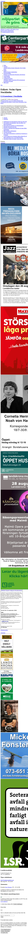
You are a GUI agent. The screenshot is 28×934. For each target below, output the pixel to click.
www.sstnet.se (4, 901)
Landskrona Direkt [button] (8, 78)
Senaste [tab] (5, 117)
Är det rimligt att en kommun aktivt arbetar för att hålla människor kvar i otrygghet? (15, 137)
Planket (9, 72)
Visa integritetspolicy (5, 929)
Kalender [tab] (6, 119)
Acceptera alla (4, 932)
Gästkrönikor (14, 72)
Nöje (21, 68)
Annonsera (14, 80)
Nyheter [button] (5, 66)
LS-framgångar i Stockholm (11, 96)
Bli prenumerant (21, 80)
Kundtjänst (6, 81)
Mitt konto (6, 82)
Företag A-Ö (7, 74)
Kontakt (11, 81)
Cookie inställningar (17, 904)
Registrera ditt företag (20, 74)
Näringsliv (17, 68)
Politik (24, 68)
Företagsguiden (4, 630)
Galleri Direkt (7, 77)
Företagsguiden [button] (7, 73)
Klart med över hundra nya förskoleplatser (13, 125)
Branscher (12, 74)
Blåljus (9, 68)
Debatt (5, 72)
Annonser (3, 1)
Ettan (5, 65)
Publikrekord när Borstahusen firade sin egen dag (15, 121)
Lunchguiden (7, 76)
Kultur (13, 68)
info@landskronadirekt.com (7, 880)
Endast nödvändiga (5, 931)
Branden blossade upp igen (10, 127)
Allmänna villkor (8, 80)
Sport (5, 69)
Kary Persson (15, 99)
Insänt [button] (5, 70)
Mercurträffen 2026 (10, 131)
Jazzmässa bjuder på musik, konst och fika (14, 139)
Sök (2, 917)
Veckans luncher (7, 132)
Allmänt (6, 68)
